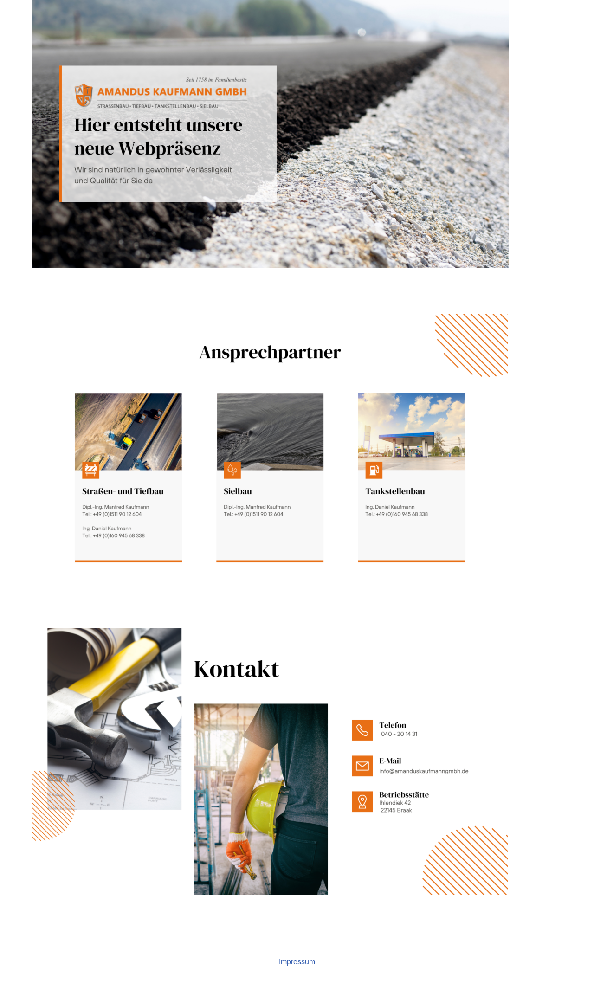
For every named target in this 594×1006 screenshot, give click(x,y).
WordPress (125, 994)
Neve (41, 994)
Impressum (297, 962)
